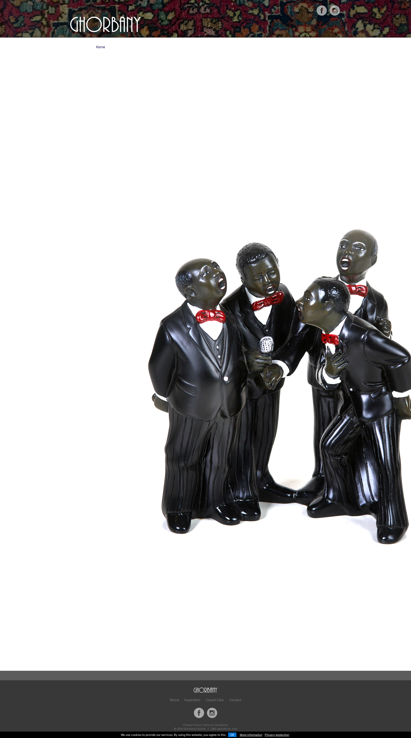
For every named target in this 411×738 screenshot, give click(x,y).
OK (232, 735)
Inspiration (192, 700)
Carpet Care (215, 700)
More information (251, 735)
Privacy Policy (192, 725)
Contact (235, 700)
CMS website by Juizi (224, 728)
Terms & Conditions (215, 725)
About (174, 700)
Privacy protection (277, 735)
